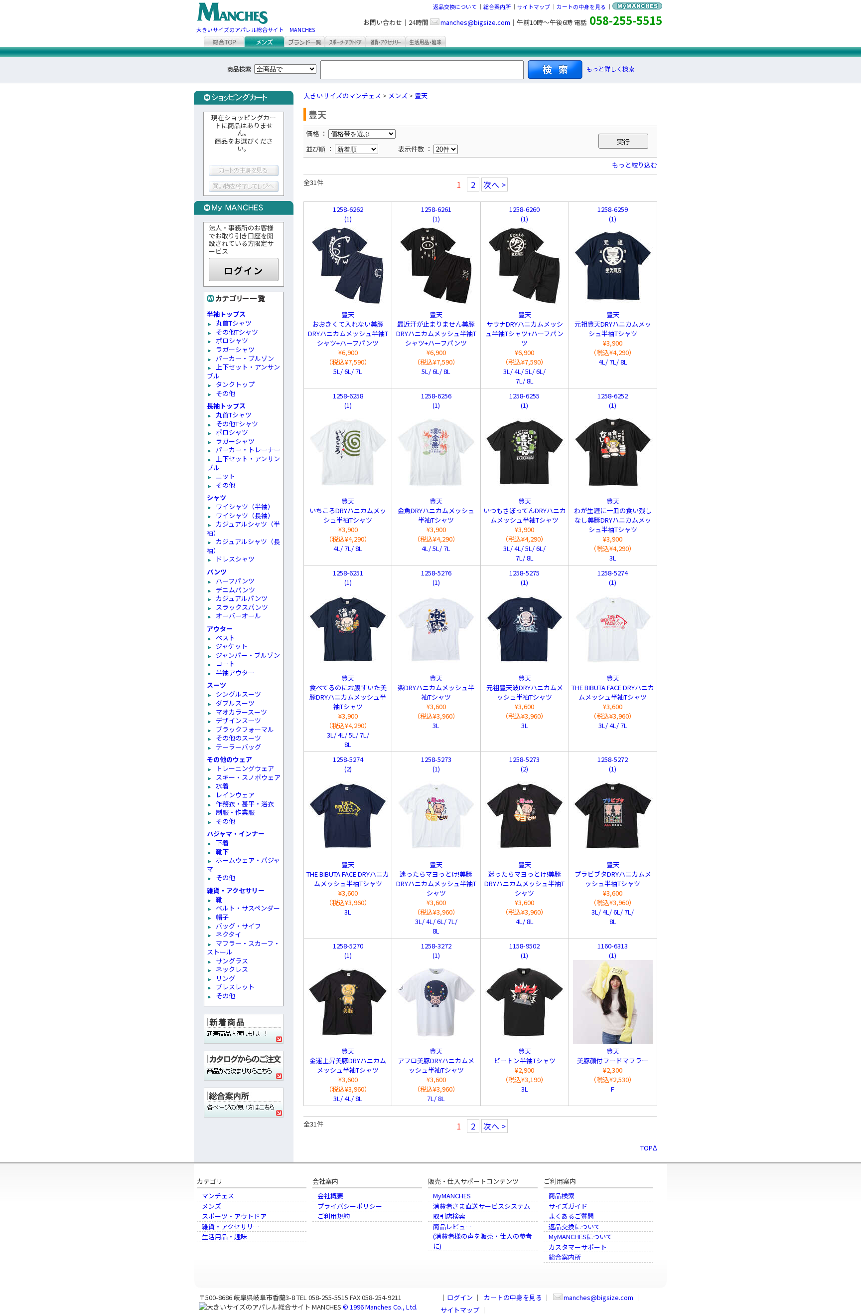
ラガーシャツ (235, 349)
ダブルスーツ (235, 703)
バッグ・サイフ (238, 926)
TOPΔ (648, 1147)
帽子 (222, 917)
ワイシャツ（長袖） (245, 515)
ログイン (244, 270)
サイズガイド (568, 1206)
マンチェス (218, 1195)
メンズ (398, 95)
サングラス (232, 960)
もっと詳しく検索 (610, 68)
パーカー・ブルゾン (245, 358)
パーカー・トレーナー (248, 449)
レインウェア (235, 794)
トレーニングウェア (245, 768)
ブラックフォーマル (245, 729)
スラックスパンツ (242, 607)
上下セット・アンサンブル (243, 371)
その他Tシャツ (237, 332)
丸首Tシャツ (234, 323)
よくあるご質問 (571, 1216)
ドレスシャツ (235, 559)
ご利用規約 (333, 1216)
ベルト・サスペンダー (248, 908)
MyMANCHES (452, 1195)
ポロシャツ (232, 340)
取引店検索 (449, 1216)
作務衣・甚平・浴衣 (245, 803)
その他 (225, 393)
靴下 (222, 851)
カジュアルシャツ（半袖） (243, 528)
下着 (222, 842)
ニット (225, 476)
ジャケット (232, 646)
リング (225, 978)
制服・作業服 (235, 812)
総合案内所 (497, 6)
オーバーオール (238, 615)
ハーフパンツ (235, 580)
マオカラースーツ (241, 712)
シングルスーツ (238, 694)
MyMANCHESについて (580, 1236)
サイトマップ (533, 6)
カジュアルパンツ (242, 598)
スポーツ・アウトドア (234, 1216)
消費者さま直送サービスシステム (481, 1206)
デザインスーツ (238, 720)
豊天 (421, 95)
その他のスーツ (238, 738)
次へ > (494, 184)
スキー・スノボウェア (248, 777)
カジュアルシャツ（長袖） (243, 546)
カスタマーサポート (578, 1247)
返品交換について (455, 6)
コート (225, 663)
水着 (222, 785)
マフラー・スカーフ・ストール (243, 948)
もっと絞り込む (634, 165)
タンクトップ (235, 384)
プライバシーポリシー (349, 1206)
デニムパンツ (235, 589)
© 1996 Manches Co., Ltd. (380, 1307)
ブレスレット (235, 986)
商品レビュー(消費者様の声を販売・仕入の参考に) (482, 1236)
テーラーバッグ (238, 747)
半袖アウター (235, 672)
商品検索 (561, 1195)
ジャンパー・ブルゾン (248, 655)
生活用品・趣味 (224, 1236)
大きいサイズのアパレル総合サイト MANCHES (255, 29)
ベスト (225, 637)
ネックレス (232, 969)
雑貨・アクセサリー (231, 1226)
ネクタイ (228, 934)
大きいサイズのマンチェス (342, 95)
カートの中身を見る (581, 6)
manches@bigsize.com (475, 22)
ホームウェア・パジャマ (243, 864)
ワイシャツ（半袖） (245, 506)
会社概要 (330, 1195)
